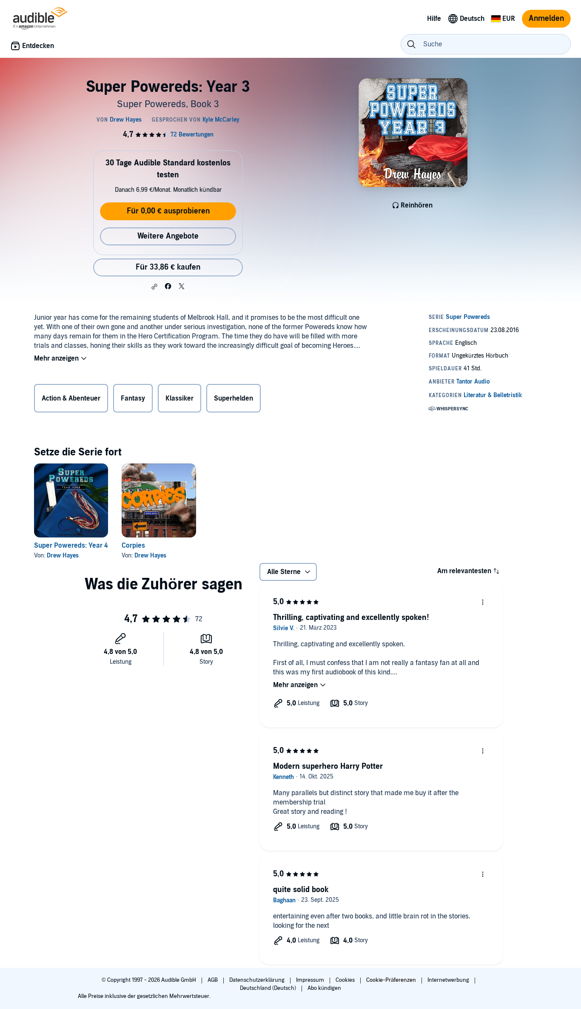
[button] (154, 286)
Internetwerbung (448, 980)
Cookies (346, 980)
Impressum (310, 980)
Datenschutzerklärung (257, 980)
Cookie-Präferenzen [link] (391, 980)
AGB (213, 980)
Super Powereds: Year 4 (71, 545)
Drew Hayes (63, 555)
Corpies (133, 545)
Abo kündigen (324, 988)
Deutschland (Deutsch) (268, 988)
